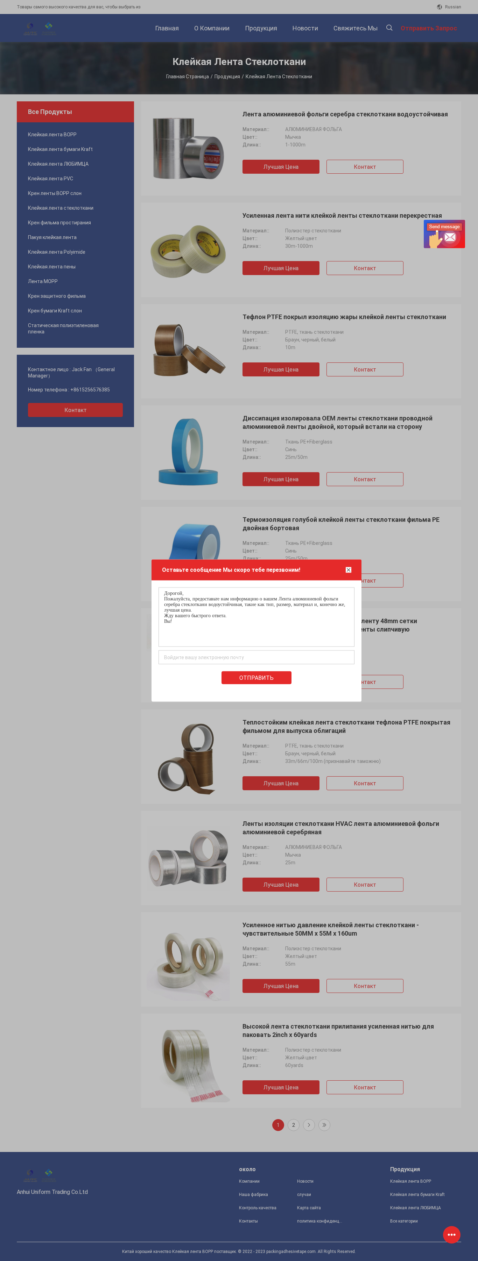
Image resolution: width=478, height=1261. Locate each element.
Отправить (256, 678)
